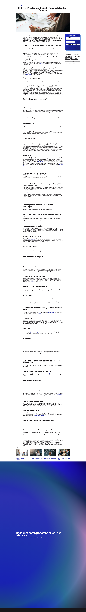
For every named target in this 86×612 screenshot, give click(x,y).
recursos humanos (51, 312)
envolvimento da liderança (48, 373)
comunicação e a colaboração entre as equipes (47, 248)
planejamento (29, 259)
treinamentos (40, 161)
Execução (20, 5)
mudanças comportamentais (40, 415)
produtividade (28, 74)
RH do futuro (39, 313)
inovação (26, 192)
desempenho (33, 281)
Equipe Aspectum (40, 12)
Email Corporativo (68, 37)
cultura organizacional (31, 239)
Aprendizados (42, 63)
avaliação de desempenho (33, 332)
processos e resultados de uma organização (45, 49)
